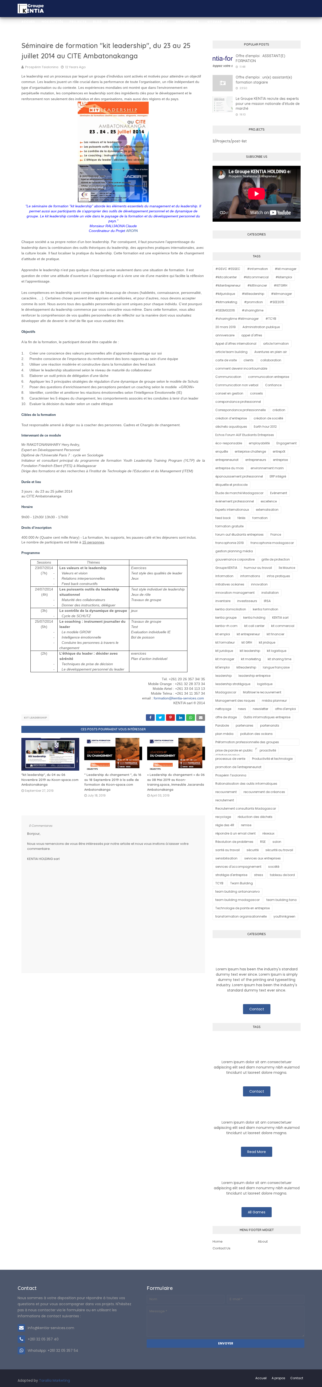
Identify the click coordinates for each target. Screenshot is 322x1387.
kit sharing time (279, 659)
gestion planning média (234, 551)
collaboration (270, 360)
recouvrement (226, 792)
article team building (231, 352)
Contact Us (221, 1248)
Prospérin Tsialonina (41, 67)
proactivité (268, 750)
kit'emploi (222, 667)
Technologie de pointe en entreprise (242, 908)
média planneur (274, 700)
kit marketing (251, 659)
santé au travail (227, 850)
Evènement (278, 493)
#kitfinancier (257, 285)
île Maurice (287, 568)
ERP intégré (278, 476)
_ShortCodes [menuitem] (186, 22)
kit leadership (35, 718)
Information (224, 576)
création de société (268, 418)
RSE (263, 842)
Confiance (273, 385)
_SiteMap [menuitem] (213, 22)
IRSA (267, 601)
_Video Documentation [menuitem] (90, 39)
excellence (269, 501)
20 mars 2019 (225, 327)
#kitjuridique (225, 294)
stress (258, 875)
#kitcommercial (256, 277)
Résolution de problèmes (234, 842)
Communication (228, 377)
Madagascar (225, 692)
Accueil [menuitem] (28, 22)
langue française (276, 667)
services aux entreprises (262, 858)
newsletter (260, 709)
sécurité (253, 850)
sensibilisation (226, 858)
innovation (259, 584)
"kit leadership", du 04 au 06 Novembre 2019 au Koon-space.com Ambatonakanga (49, 779)
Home (218, 1241)
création (278, 410)
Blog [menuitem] (97, 22)
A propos (278, 1378)
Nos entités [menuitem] (52, 22)
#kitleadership (253, 294)
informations (250, 576)
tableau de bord (282, 875)
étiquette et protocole (231, 485)
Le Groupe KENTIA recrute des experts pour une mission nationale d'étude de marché (268, 103)
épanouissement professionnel (239, 476)
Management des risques (235, 700)
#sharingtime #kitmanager (237, 318)
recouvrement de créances (264, 792)
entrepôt (279, 451)
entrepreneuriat (226, 460)
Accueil (261, 1378)
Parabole (222, 725)
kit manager (224, 659)
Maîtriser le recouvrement (262, 692)
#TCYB (270, 318)
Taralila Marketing (54, 1380)
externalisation (267, 509)
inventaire (222, 601)
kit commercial (282, 626)
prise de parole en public (234, 750)
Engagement (286, 443)
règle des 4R (224, 825)
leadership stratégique (232, 684)
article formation (276, 343)
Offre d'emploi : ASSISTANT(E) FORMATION (260, 58)
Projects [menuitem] (78, 22)
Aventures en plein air (270, 352)
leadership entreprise (254, 675)
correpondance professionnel (238, 402)
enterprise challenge (250, 451)
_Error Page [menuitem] (239, 22)
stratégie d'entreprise (231, 875)
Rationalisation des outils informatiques (246, 783)
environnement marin (267, 468)
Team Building (241, 883)
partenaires (244, 725)
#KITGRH (280, 285)
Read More (256, 1151)
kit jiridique (267, 642)
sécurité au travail (279, 850)
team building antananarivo (237, 891)
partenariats (269, 725)
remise (246, 825)
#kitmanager (281, 294)
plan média (224, 734)
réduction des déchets (255, 817)
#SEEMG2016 (225, 310)
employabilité (259, 443)
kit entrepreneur (248, 634)
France (275, 534)
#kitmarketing (226, 302)
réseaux (268, 833)
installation (270, 592)
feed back (223, 518)
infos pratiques (278, 576)
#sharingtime (252, 310)
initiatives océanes (229, 584)
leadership (223, 675)
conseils (256, 393)
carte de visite (226, 360)
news (242, 709)
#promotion (253, 302)
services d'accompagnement (238, 866)
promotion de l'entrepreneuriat (238, 767)
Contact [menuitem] (158, 22)
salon (276, 842)
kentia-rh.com (226, 626)
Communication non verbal (236, 385)
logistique (264, 684)
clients (249, 360)
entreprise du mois (229, 468)
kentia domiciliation (230, 609)
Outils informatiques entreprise (267, 717)
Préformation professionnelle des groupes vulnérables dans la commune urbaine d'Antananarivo (247, 743)
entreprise (280, 460)
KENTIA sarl (280, 617)
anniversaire (224, 335)
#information (257, 269)
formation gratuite (229, 526)
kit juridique (224, 651)
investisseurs (247, 601)
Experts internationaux (232, 509)
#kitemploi (283, 277)
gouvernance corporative (235, 559)
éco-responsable (228, 443)
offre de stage (226, 717)
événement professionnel (234, 501)
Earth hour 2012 (265, 426)
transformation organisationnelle (241, 916)
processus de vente (230, 759)
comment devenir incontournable (241, 368)
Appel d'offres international (235, 343)
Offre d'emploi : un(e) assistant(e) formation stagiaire (264, 80)
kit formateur (225, 642)
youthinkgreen (284, 916)
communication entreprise (268, 377)
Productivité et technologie (272, 759)
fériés (241, 518)
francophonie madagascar (272, 543)
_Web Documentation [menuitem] (41, 39)
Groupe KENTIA (226, 568)
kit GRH (247, 642)
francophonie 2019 (229, 543)
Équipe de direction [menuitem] (126, 22)
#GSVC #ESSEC (227, 269)
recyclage (223, 817)
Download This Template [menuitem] (141, 39)
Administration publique (261, 327)
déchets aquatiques (231, 426)
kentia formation (265, 609)
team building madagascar (237, 900)
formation (260, 518)
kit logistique (276, 651)
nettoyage (223, 709)
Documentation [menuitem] (271, 22)
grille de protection (275, 559)
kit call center (254, 626)
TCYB (219, 883)
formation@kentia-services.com (179, 698)
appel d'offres (251, 335)
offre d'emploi (285, 709)
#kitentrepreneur (227, 285)
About (263, 1241)
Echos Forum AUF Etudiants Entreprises (244, 435)
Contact (256, 1009)
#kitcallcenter (226, 277)
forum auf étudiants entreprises (239, 534)
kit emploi (222, 634)
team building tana (281, 900)
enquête (221, 451)
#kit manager (285, 269)
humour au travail (258, 568)
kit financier (275, 634)
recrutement (224, 800)
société (273, 866)
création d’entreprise (231, 418)
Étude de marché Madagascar (239, 493)
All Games (256, 1212)
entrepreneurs (255, 460)
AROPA (132, 231)
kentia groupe (225, 617)
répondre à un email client (235, 833)
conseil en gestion (229, 393)
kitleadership (246, 667)
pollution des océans (256, 734)
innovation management (235, 592)
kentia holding (254, 617)
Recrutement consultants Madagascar (245, 808)
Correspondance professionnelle (240, 410)
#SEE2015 (277, 302)
